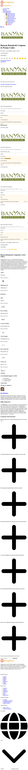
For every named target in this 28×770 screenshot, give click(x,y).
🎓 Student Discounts (10, 13)
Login (3, 26)
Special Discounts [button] (6, 12)
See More (3, 373)
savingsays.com (7, 768)
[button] (14, 740)
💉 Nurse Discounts (10, 19)
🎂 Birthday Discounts (10, 20)
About (2, 61)
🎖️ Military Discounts (10, 15)
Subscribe (15, 658)
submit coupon (4, 383)
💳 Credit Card (9, 23)
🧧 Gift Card (8, 24)
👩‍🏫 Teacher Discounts (10, 14)
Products (2, 60)
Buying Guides (6, 8)
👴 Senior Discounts (10, 17)
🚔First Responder (10, 22)
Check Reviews (7, 60)
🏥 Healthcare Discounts (11, 18)
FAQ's (4, 61)
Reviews (5, 9)
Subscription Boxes (7, 11)
